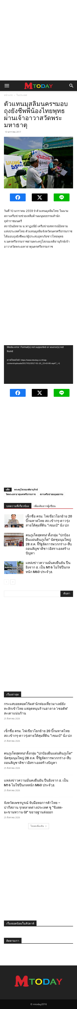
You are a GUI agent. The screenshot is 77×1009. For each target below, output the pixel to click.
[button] (6, 85)
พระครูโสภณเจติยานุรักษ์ (26, 489)
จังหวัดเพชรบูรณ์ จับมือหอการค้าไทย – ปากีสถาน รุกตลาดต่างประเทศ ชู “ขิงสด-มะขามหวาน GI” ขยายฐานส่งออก (33, 807)
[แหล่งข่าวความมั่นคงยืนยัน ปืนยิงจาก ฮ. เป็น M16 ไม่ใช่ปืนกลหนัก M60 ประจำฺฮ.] (14, 567)
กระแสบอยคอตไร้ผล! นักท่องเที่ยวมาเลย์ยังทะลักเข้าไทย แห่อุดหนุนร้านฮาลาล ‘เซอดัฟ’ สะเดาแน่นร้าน (36, 708)
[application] (38, 364)
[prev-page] (6, 581)
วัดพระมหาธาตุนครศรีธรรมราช (21, 494)
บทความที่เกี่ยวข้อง (17, 506)
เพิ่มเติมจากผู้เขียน (45, 506)
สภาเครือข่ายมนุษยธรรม (51, 494)
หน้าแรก (8, 95)
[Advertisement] (38, 40)
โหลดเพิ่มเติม (37, 826)
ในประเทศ (21, 95)
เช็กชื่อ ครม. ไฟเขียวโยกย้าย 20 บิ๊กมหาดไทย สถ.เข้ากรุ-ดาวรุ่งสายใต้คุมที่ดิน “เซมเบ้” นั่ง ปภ (49, 520)
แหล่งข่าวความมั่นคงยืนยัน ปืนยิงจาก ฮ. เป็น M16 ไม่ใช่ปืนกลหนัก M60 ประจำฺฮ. (48, 567)
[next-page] (12, 581)
